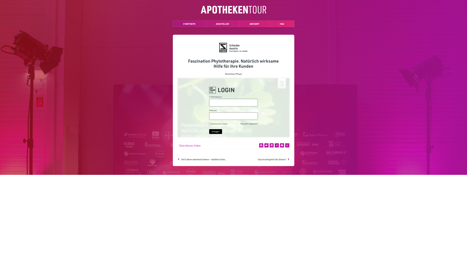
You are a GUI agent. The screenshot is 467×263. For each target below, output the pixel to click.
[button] (261, 145)
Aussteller (222, 23)
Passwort (213, 110)
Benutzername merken (220, 124)
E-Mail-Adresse (215, 97)
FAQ (282, 23)
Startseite (189, 23)
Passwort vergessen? (249, 124)
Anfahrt (254, 23)
